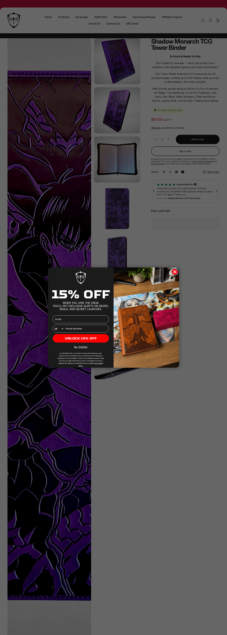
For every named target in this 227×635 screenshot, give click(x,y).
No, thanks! (81, 347)
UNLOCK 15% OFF (81, 338)
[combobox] (58, 328)
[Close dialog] (175, 272)
